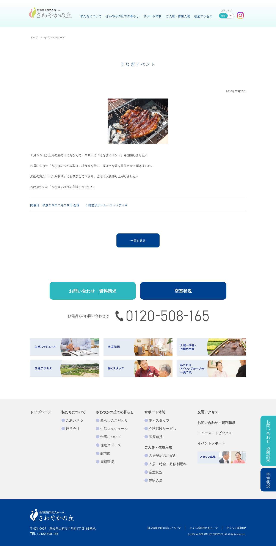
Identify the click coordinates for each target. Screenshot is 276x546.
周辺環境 (107, 461)
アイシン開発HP (236, 528)
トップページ (40, 411)
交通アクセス (208, 411)
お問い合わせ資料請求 (268, 441)
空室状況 (268, 479)
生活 (114, 428)
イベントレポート (54, 37)
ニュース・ (215, 432)
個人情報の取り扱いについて (164, 528)
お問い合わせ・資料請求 (92, 291)
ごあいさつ (74, 420)
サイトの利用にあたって (204, 528)
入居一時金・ (168, 463)
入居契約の (162, 455)
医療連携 (156, 436)
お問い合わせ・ (216, 422)
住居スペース (110, 445)
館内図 (105, 453)
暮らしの (114, 420)
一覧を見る (138, 240)
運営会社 (73, 428)
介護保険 (162, 428)
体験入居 (156, 480)
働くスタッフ (159, 420)
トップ (34, 37)
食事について (110, 436)
